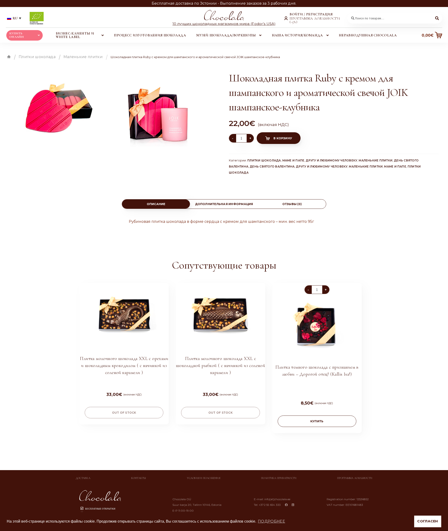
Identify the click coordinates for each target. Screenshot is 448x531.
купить (316, 421)
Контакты (138, 478)
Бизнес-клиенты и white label (75, 35)
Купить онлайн (16, 35)
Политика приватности (279, 478)
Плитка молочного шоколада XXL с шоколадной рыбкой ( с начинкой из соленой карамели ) (220, 365)
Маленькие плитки (83, 57)
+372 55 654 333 (270, 505)
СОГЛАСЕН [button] (427, 521)
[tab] (156, 204)
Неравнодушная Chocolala (368, 35)
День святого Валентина (272, 166)
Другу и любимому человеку (331, 160)
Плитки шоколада (37, 57)
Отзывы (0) (292, 204)
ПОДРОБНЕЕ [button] (271, 521)
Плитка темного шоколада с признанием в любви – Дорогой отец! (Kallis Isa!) (317, 370)
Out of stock (124, 412)
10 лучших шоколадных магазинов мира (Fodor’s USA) (224, 23)
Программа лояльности (354, 478)
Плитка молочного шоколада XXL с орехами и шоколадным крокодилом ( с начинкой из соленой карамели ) (124, 365)
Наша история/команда (297, 35)
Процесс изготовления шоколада (150, 35)
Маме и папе (293, 160)
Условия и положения (203, 478)
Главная (9, 56)
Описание (156, 204)
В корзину (282, 138)
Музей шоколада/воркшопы (226, 35)
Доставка (83, 478)
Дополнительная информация (224, 204)
